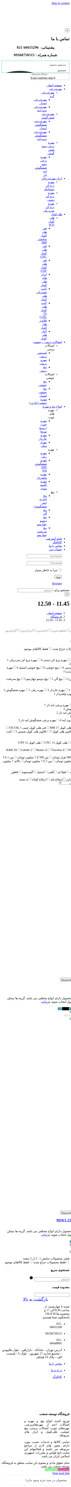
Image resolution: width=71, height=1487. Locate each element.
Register (57, 583)
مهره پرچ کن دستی (49, 196)
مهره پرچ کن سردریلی (48, 207)
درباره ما (56, 1370)
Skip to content (60, 3)
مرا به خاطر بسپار (46, 570)
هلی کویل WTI (51, 221)
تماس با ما (55, 1363)
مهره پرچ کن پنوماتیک (49, 185)
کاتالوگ (57, 1376)
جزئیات (45, 1001)
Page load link (60, 1473)
